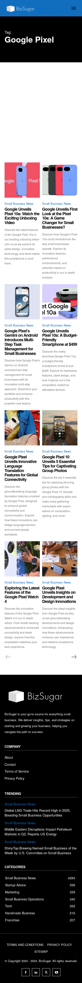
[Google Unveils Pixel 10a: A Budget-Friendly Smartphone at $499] (59, 301)
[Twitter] (46, 972)
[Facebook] (26, 972)
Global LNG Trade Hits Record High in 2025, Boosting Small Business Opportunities (37, 812)
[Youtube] (56, 972)
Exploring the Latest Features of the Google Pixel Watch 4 (22, 594)
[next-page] (73, 657)
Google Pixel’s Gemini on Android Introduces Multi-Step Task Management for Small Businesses (21, 342)
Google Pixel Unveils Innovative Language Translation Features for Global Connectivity (21, 468)
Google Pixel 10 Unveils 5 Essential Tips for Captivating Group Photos (59, 463)
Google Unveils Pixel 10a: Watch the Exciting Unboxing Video (22, 215)
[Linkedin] (36, 972)
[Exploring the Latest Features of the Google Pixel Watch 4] (22, 558)
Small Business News (19, 203)
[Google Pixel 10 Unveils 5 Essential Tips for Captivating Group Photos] (59, 427)
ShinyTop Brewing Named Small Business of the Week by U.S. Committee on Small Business (41, 850)
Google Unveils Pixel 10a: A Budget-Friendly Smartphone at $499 (59, 337)
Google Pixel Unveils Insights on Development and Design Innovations (59, 594)
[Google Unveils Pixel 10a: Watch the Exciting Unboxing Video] (22, 180)
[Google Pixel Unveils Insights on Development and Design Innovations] (59, 558)
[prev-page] (8, 657)
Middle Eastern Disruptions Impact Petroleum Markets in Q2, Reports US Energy (38, 831)
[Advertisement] (41, 106)
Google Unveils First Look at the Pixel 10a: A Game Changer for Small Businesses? (59, 218)
